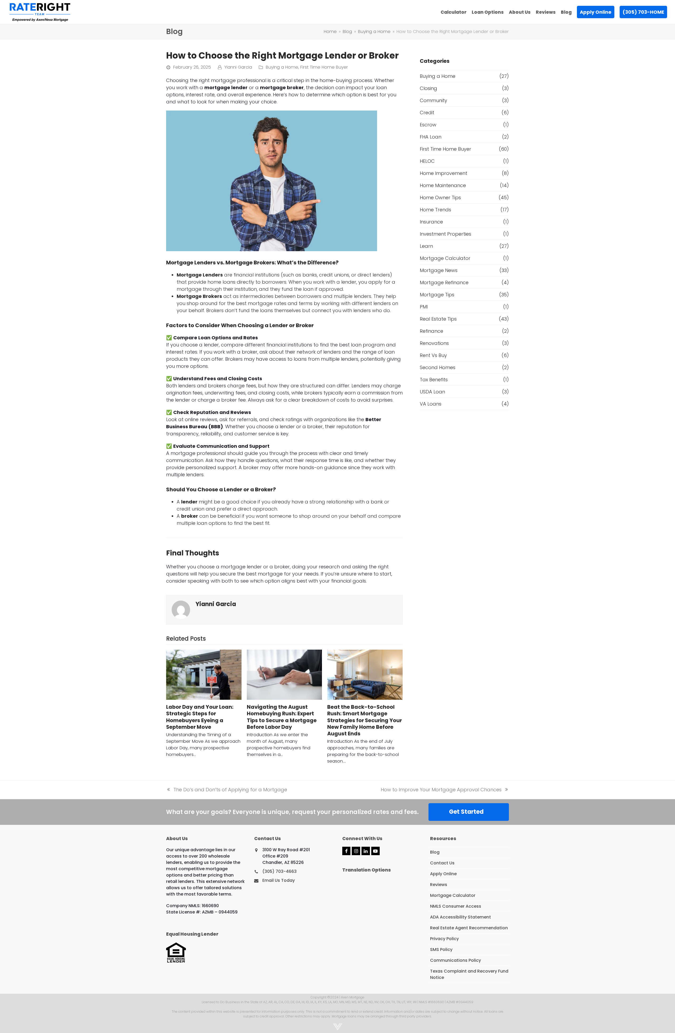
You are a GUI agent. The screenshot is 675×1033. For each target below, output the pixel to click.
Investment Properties (445, 234)
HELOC (427, 161)
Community (433, 100)
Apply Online (443, 874)
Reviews (438, 885)
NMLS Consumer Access (455, 906)
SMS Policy (441, 949)
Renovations (434, 343)
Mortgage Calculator (445, 258)
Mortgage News (438, 270)
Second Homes (437, 367)
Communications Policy (455, 960)
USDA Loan (432, 391)
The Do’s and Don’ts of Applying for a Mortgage (226, 789)
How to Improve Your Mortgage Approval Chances (441, 789)
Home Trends (435, 209)
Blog (435, 852)
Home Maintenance (443, 185)
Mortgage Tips (437, 294)
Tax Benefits (434, 379)
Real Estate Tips (438, 319)
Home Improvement (443, 173)
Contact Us (442, 863)
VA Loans (430, 404)
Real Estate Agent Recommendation (469, 928)
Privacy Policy (444, 939)
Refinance (431, 331)
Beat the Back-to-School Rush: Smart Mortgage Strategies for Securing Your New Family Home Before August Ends (364, 720)
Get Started (466, 812)
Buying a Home (282, 67)
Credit (427, 112)
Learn (426, 246)
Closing (428, 88)
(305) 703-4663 (279, 871)
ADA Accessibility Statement (460, 917)
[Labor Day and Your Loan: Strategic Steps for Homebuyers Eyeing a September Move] (204, 675)
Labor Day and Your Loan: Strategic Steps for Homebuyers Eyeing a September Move (199, 717)
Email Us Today (278, 880)
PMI (424, 306)
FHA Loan (430, 137)
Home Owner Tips (440, 197)
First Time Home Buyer (324, 67)
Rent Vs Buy (433, 355)
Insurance (431, 221)
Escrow (428, 124)
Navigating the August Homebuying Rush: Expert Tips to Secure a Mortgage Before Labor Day (282, 717)
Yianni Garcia (238, 67)
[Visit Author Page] (181, 609)
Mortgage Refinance (444, 282)
